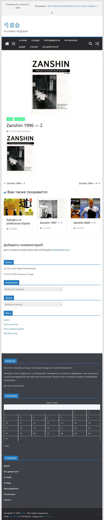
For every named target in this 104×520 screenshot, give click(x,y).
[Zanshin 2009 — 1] (85, 200)
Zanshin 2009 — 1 (85, 222)
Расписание (70, 40)
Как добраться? (50, 47)
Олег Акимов (25, 131)
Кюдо (10, 119)
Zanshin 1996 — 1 (16, 183)
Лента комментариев (14, 329)
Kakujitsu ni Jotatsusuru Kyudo (18, 221)
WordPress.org (10, 333)
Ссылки (34, 47)
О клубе (23, 40)
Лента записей (11, 324)
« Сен (6, 446)
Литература (19, 119)
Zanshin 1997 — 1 (51, 222)
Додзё (22, 47)
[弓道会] (7, 43)
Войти (6, 320)
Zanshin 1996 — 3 (88, 183)
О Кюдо (35, 40)
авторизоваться (60, 249)
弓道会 (12, 25)
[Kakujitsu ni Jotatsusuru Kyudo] (18, 200)
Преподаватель (52, 40)
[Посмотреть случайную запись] (97, 43)
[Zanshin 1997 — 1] (52, 200)
